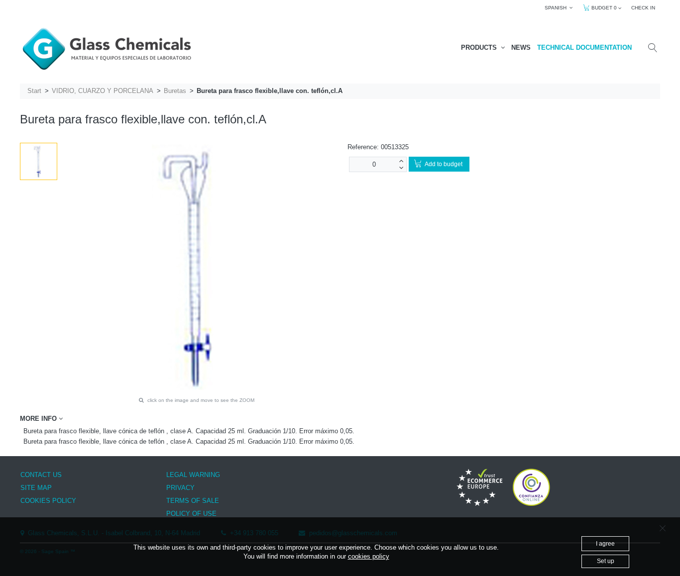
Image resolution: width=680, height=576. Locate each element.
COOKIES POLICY (48, 500)
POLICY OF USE (191, 513)
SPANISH (557, 7)
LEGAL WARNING (193, 475)
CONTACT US (41, 475)
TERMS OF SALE (192, 500)
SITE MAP (36, 487)
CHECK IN (643, 7)
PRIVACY (180, 487)
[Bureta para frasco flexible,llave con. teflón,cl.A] (38, 161)
